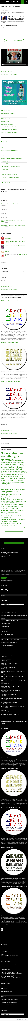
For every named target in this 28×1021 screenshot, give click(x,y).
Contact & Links (4, 971)
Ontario (3, 516)
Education (11, 469)
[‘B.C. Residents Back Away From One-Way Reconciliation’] (14, 316)
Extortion (20, 504)
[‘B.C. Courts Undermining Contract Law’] (14, 395)
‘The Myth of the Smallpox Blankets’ (9, 203)
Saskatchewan (22, 519)
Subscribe (4, 577)
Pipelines (8, 515)
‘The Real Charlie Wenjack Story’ (8, 694)
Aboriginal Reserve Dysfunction (8, 462)
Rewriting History (11, 480)
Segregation (20, 480)
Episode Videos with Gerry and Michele (11, 472)
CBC (22, 499)
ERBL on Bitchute (5, 121)
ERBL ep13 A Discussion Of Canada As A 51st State (13, 225)
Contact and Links (5, 163)
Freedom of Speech (6, 474)
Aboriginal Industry (10, 453)
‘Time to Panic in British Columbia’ (8, 216)
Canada (10, 467)
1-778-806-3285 (4, 553)
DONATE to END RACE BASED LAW (10, 177)
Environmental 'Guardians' (9, 504)
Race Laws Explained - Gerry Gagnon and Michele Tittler (14, 975)
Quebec (12, 515)
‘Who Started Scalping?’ (6, 208)
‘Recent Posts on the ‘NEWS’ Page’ (9, 212)
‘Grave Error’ (4, 10)
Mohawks (13, 514)
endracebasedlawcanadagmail (15, 12)
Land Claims (4, 512)
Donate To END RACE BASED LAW (9, 132)
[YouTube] (2, 589)
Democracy (23, 501)
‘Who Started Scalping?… (21, 245)
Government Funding (7, 510)
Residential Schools (6, 517)
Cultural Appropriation (16, 501)
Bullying (17, 464)
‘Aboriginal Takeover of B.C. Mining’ (9, 342)
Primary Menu (26, 2)
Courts (15, 467)
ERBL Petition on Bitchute (7, 124)
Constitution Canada (6, 161)
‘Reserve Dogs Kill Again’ (7, 847)
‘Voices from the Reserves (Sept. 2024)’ (10, 714)
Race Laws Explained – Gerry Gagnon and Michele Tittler (14, 153)
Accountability (21, 462)
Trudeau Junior (12, 525)
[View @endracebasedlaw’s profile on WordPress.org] (6, 142)
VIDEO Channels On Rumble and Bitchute (10, 166)
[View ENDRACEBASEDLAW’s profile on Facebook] (1, 142)
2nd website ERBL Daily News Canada (9, 150)
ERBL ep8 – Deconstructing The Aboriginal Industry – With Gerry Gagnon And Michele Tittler (16, 18)
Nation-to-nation (20, 514)
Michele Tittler (6, 476)
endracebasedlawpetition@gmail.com (9, 955)
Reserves (18, 516)
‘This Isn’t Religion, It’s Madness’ (9, 25)
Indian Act (22, 510)
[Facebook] (4, 589)
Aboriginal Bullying (7, 489)
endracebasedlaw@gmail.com (7, 555)
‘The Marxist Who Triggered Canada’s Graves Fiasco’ (14, 886)
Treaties (3, 155)
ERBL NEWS (24, 472)
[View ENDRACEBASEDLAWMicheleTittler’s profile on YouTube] (4, 142)
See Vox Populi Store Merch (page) (9, 74)
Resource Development (9, 519)
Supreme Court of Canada (8, 523)
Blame (2, 464)
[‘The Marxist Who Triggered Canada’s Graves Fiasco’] (14, 901)
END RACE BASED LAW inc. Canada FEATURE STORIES (11, 2)
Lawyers (10, 512)
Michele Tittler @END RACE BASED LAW (12, 477)
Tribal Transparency (5, 525)
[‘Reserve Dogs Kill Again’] (14, 862)
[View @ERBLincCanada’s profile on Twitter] (3, 142)
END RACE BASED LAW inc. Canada (14, 21)
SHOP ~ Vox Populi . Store (7, 172)
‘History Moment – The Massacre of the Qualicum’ (12, 706)
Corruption (3, 501)
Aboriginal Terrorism (19, 497)
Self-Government (13, 521)
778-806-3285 (4, 951)
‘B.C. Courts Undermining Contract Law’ (10, 381)
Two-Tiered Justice (10, 482)
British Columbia (9, 465)
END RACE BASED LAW (11, 502)
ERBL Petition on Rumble (6, 118)
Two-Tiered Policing (19, 527)
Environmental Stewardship (19, 471)
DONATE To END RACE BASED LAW (14, 543)
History (22, 474)
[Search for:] (14, 262)
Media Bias (15, 512)
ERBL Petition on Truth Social (7, 113)
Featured (2, 506)
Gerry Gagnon (15, 474)
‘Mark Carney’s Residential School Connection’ (11, 698)
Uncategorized (19, 482)
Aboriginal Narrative (10, 458)
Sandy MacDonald (9, 245)
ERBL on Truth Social (5, 110)
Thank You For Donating (7, 182)
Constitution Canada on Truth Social (9, 127)
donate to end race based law (14, 532)
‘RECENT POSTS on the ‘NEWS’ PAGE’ (10, 686)
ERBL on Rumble (4, 116)
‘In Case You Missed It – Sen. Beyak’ (9, 702)
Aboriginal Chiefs (19, 489)
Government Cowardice (10, 508)
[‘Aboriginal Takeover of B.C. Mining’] (14, 356)
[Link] (2, 929)
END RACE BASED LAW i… (11, 237)
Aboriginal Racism (18, 460)
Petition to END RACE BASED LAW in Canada (11, 158)
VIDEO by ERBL (4, 169)
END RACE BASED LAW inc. (11, 470)
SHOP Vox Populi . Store (6, 71)
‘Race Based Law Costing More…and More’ (10, 690)
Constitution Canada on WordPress (9, 129)
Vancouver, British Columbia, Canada (9, 552)
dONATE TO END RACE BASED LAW (14, 40)
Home (2, 147)
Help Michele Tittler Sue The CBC (10, 180)
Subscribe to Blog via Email (9, 567)
